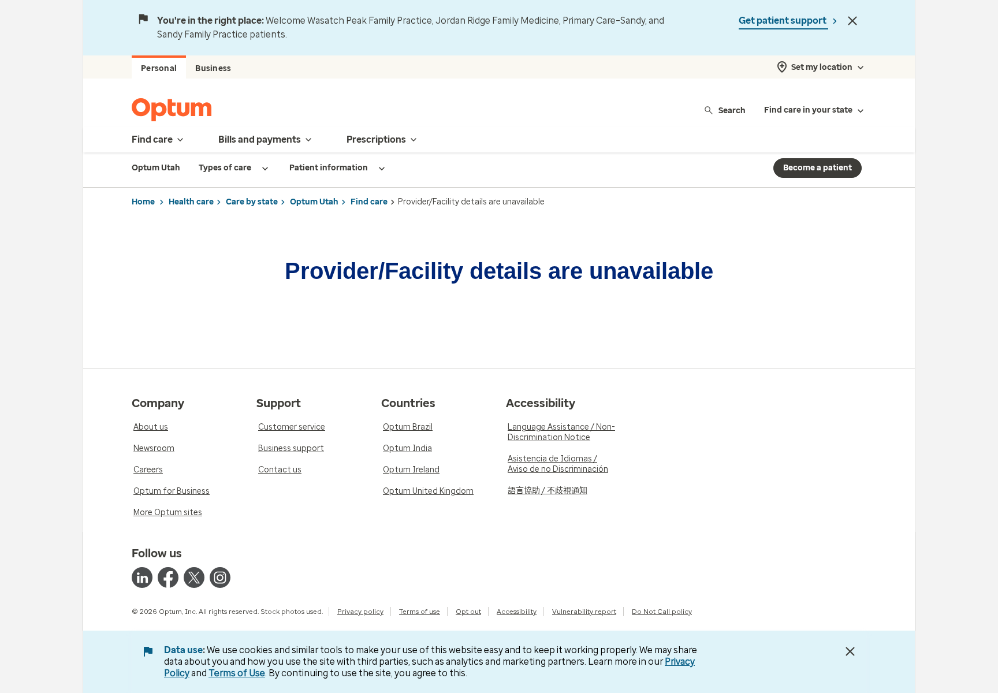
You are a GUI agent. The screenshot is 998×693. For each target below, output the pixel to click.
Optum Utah (314, 202)
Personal (159, 68)
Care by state (252, 202)
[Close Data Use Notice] (850, 651)
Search (732, 110)
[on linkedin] (142, 577)
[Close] (852, 21)
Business (213, 68)
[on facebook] (168, 577)
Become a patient (817, 168)
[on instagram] (220, 577)
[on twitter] (194, 577)
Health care (191, 202)
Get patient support (783, 20)
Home (143, 202)
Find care (369, 202)
